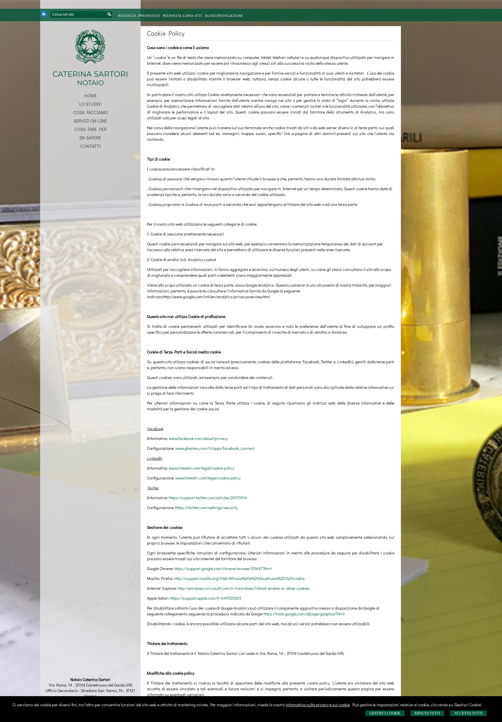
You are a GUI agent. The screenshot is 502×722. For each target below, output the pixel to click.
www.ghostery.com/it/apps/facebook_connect (214, 448)
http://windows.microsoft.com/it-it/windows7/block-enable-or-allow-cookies (244, 588)
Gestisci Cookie (385, 713)
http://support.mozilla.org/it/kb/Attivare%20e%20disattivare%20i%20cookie (239, 578)
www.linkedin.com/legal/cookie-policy (201, 468)
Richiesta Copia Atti (182, 15)
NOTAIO (90, 83)
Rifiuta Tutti (427, 713)
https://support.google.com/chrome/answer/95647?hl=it (223, 568)
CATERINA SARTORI (90, 74)
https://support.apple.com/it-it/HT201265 (205, 598)
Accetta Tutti (468, 713)
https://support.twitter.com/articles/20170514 (208, 497)
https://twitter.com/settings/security (206, 507)
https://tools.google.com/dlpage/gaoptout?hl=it (304, 614)
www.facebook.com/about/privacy (198, 438)
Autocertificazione (224, 15)
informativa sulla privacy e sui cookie (318, 704)
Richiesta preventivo (139, 15)
